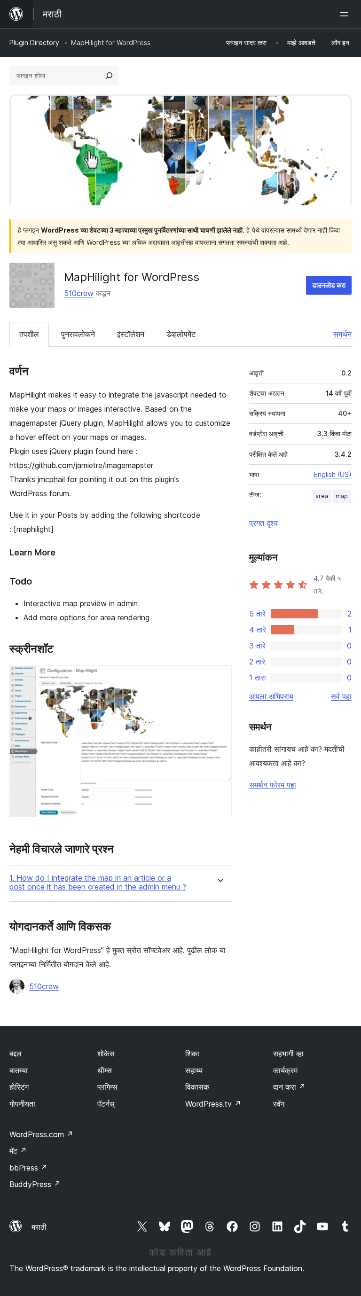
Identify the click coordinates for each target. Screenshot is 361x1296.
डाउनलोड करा (328, 285)
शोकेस (106, 1053)
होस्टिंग (19, 1087)
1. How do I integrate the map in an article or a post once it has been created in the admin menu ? (97, 882)
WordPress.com (41, 1134)
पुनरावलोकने (78, 334)
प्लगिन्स (107, 1087)
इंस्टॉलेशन (130, 334)
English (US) (333, 474)
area (321, 496)
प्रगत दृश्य (263, 523)
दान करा (289, 1087)
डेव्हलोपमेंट (181, 334)
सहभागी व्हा (288, 1053)
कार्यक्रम (285, 1070)
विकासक (197, 1087)
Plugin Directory (34, 43)
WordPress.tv (213, 1104)
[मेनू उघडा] (346, 14)
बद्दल (15, 1053)
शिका (192, 1053)
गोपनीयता (22, 1104)
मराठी (39, 1227)
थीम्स (104, 1070)
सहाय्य (194, 1070)
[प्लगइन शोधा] (109, 75)
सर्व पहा (341, 696)
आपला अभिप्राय (271, 696)
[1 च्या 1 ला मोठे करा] (219, 678)
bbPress (28, 1167)
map (342, 496)
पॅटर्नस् (106, 1104)
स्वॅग (278, 1104)
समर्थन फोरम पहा (272, 784)
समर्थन (342, 334)
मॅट (18, 1150)
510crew (79, 293)
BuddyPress (35, 1184)
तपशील (29, 334)
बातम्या (18, 1070)
